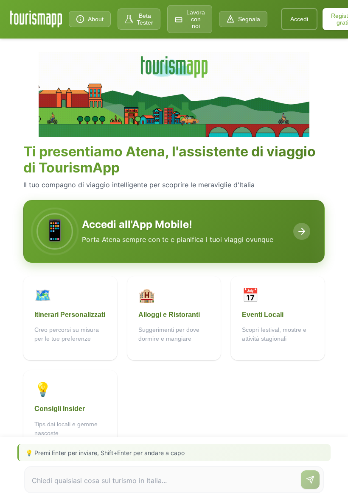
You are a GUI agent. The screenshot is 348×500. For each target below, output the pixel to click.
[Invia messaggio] (310, 479)
